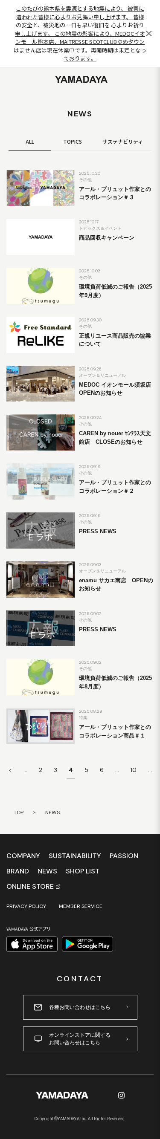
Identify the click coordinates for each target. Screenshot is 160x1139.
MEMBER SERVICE (80, 906)
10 (134, 770)
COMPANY (23, 856)
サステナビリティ (122, 141)
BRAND (17, 871)
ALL (30, 141)
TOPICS (72, 141)
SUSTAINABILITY (75, 856)
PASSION (124, 856)
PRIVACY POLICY (26, 906)
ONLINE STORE (30, 886)
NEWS (47, 871)
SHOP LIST (82, 871)
